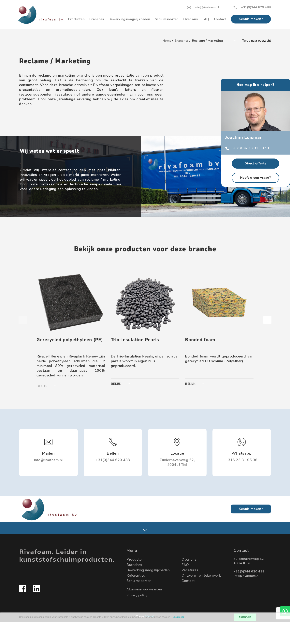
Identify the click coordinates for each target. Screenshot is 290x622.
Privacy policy (136, 595)
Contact (220, 19)
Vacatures (189, 570)
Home (167, 40)
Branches (96, 19)
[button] (267, 320)
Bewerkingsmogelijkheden (129, 19)
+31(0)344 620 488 (249, 571)
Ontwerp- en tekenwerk (201, 575)
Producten (76, 19)
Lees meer (178, 617)
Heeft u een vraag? (255, 177)
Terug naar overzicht (256, 40)
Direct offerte (255, 163)
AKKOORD (245, 617)
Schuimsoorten (167, 19)
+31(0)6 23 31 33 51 (251, 148)
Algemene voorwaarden (144, 589)
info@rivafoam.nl (246, 576)
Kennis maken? (251, 19)
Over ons (190, 19)
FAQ (205, 19)
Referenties (135, 575)
